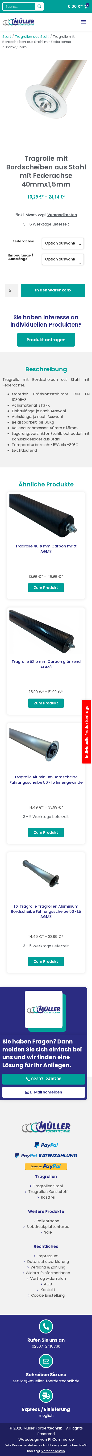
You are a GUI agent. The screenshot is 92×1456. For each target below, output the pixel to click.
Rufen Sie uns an (46, 1340)
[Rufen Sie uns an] (46, 1326)
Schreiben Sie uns (46, 1375)
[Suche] (39, 6)
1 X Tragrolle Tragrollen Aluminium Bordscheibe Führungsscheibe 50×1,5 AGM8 (46, 912)
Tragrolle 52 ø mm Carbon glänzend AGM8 (46, 664)
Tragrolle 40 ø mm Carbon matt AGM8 (46, 548)
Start (6, 36)
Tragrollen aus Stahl (32, 36)
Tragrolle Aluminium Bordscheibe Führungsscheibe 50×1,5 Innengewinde (46, 779)
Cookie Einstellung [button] (48, 1295)
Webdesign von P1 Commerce (46, 1439)
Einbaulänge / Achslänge (20, 257)
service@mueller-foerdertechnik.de (46, 1381)
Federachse (23, 241)
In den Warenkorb (53, 290)
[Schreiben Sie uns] (46, 1361)
